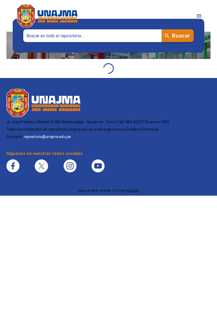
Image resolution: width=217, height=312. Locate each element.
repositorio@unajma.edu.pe (47, 137)
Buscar (181, 36)
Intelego (132, 190)
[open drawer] (199, 16)
